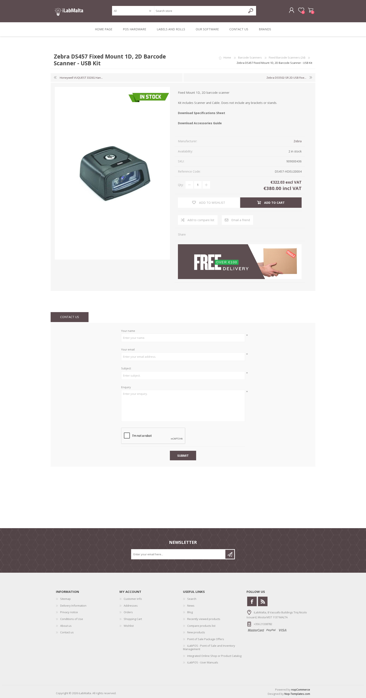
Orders (128, 612)
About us (66, 626)
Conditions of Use (71, 619)
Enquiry (126, 387)
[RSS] (263, 601)
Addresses (131, 605)
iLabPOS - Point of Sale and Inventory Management (209, 647)
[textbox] (200, 10)
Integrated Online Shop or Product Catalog (214, 656)
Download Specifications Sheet (201, 113)
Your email (128, 349)
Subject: (126, 368)
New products (196, 632)
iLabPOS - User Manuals (202, 662)
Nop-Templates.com (297, 694)
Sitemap (65, 599)
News (190, 605)
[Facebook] (252, 601)
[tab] (70, 317)
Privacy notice (69, 612)
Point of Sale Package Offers (205, 639)
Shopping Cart (310, 10)
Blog (190, 612)
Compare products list (201, 626)
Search (191, 599)
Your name (128, 331)
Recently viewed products (203, 619)
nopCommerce (300, 689)
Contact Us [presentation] (69, 317)
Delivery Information (73, 605)
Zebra (298, 141)
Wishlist (129, 626)
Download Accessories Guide (200, 123)
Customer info (133, 599)
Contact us (67, 632)
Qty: (180, 185)
